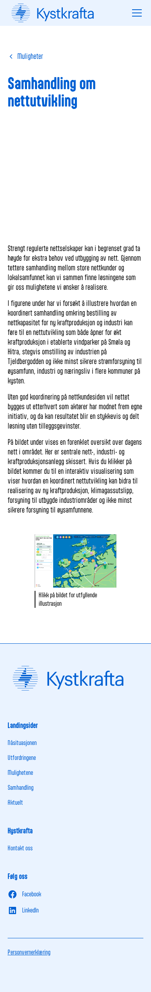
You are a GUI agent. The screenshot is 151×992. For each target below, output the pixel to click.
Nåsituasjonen (22, 742)
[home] (68, 13)
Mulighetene (20, 772)
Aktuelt (15, 802)
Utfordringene (22, 757)
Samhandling (20, 787)
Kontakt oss (20, 848)
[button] (135, 13)
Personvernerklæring (29, 952)
